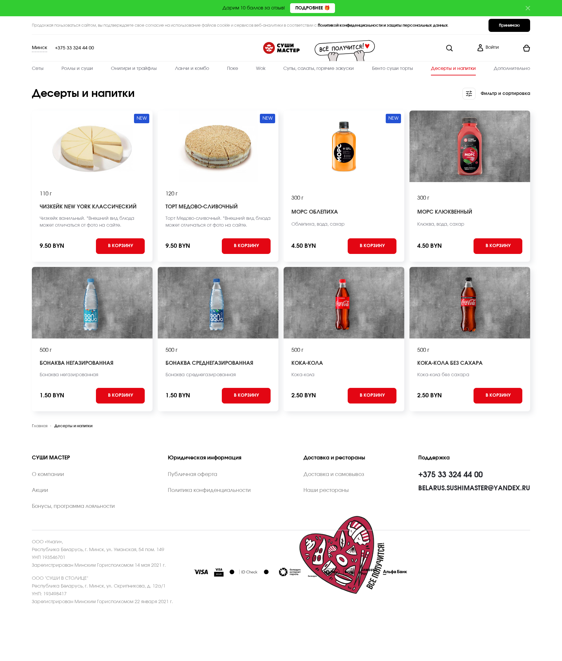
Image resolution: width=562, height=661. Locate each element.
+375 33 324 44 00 (74, 48)
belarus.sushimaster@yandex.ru (474, 488)
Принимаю (509, 25)
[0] (517, 48)
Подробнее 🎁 (312, 8)
